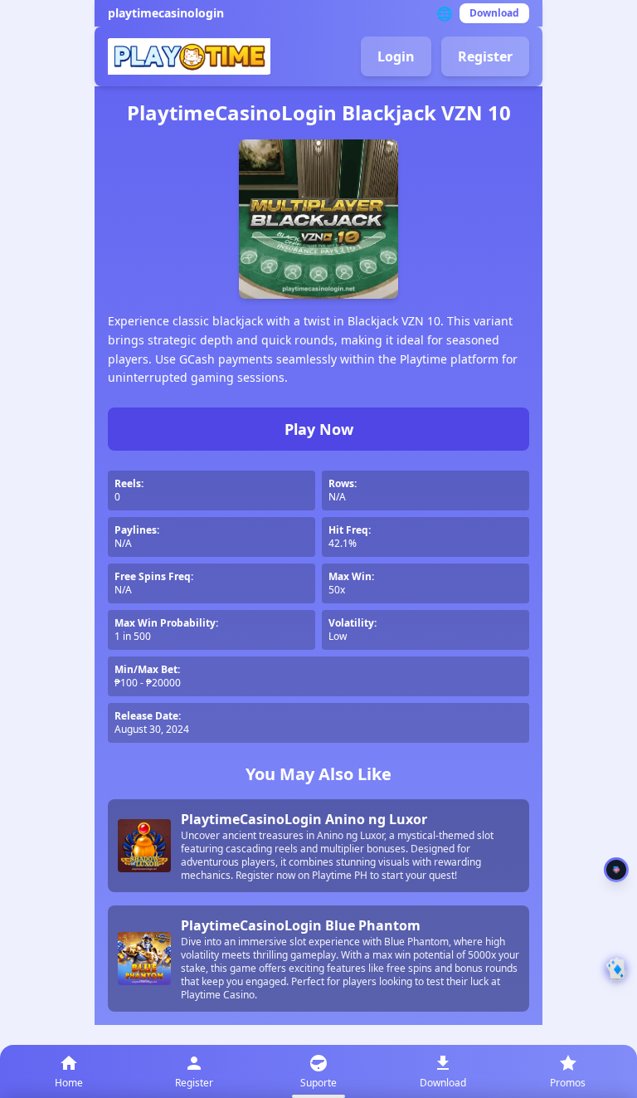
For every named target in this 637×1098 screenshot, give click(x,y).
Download (494, 13)
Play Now (318, 429)
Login (396, 56)
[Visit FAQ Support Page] (616, 869)
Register (485, 56)
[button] (616, 969)
